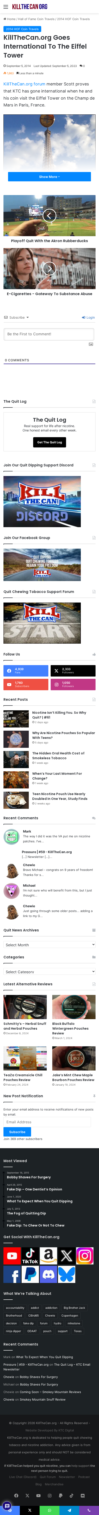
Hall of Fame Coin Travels (36, 19)
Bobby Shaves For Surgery (39, 1377)
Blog (38, 1484)
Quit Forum (48, 1477)
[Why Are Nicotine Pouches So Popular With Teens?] (16, 739)
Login (90, 317)
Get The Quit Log (49, 442)
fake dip (28, 1323)
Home (11, 19)
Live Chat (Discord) (23, 1477)
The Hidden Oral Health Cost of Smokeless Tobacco (58, 755)
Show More (48, 177)
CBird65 (33, 1315)
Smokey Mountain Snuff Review (43, 1399)
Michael (29, 885)
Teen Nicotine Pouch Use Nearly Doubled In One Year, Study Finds (59, 796)
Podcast (84, 1477)
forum (43, 1323)
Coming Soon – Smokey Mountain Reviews (50, 1392)
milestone (74, 1323)
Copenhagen (69, 1315)
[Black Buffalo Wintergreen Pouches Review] (74, 1007)
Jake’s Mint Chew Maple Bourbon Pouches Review (73, 1077)
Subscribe (17, 1132)
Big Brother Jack (74, 1307)
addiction (51, 1307)
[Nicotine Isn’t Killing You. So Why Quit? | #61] (16, 718)
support (62, 1331)
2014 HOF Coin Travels (73, 19)
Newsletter (67, 1477)
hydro (57, 1323)
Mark (27, 831)
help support (80, 1465)
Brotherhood (14, 1315)
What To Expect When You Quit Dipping (44, 1357)
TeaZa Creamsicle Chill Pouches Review (22, 1077)
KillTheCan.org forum (24, 84)
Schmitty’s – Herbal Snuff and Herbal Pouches (24, 1026)
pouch (47, 1331)
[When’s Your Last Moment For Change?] (16, 779)
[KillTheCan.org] (30, 6)
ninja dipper (13, 1331)
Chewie (29, 865)
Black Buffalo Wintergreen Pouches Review (70, 1028)
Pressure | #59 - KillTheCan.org (47, 852)
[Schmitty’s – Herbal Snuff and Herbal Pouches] (25, 1007)
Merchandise (54, 1484)
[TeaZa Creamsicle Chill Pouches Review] (25, 1058)
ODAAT (32, 1331)
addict (35, 1307)
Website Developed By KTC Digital (49, 1430)
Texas (78, 1331)
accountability (15, 1307)
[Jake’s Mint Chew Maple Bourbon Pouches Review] (74, 1058)
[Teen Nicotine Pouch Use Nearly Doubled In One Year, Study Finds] (16, 800)
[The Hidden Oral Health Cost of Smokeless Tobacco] (16, 759)
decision (11, 1323)
